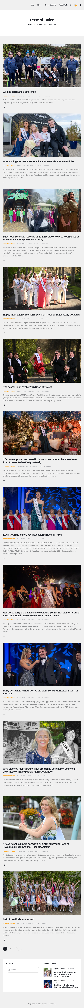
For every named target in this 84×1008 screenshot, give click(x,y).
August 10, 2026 (21, 96)
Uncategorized (59, 968)
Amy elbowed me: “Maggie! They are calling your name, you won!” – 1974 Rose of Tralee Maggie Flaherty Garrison (40, 770)
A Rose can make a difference (19, 91)
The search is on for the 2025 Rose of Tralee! (27, 387)
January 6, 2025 (21, 391)
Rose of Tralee (9, 96)
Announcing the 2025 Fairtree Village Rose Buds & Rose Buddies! (39, 161)
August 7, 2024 (21, 851)
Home (30, 24)
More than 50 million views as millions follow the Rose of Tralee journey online (64, 974)
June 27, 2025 (21, 165)
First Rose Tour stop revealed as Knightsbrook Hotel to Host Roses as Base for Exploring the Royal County (41, 238)
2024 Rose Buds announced (18, 919)
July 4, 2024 (20, 923)
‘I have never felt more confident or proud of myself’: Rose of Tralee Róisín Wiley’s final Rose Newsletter (36, 845)
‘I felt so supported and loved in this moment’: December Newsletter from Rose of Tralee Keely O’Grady (40, 461)
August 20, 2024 (21, 620)
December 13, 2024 (22, 466)
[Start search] (79, 5)
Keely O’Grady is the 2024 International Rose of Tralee (32, 534)
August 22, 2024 (21, 539)
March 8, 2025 (21, 319)
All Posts (38, 24)
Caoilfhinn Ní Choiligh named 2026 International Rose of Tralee (66, 986)
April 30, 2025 (21, 244)
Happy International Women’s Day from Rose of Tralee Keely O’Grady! (41, 314)
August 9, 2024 (21, 776)
